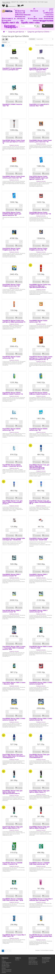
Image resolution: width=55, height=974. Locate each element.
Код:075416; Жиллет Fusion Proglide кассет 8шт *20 (11, 249)
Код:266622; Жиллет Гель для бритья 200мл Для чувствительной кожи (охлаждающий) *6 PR (39, 467)
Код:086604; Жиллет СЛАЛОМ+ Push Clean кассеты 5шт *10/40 (13, 899)
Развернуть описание (41, 71)
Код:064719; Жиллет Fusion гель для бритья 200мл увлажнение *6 (14, 321)
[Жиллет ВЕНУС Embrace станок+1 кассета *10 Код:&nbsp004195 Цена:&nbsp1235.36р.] (14, 376)
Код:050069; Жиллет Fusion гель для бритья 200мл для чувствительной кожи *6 (40, 286)
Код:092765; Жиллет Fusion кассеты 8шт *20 (11, 357)
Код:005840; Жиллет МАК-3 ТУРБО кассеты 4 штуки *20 (14, 719)
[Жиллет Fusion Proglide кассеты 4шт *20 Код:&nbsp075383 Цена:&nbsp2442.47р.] (14, 267)
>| (10, 45)
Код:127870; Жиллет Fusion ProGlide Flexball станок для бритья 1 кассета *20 (38, 178)
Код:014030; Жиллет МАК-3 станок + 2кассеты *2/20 (14, 683)
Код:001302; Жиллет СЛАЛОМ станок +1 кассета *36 (12, 863)
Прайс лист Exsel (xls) (33, 962)
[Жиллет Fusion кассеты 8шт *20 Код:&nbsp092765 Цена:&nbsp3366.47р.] (14, 340)
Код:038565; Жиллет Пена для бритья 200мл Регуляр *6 (39, 827)
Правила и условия (34, 16)
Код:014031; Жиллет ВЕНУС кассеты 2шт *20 (12, 429)
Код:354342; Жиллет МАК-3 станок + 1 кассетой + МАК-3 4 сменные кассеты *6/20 (14, 648)
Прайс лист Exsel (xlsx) (33, 964)
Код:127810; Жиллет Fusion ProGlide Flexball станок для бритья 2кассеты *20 (12, 214)
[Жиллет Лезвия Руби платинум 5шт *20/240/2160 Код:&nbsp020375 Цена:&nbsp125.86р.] (14, 520)
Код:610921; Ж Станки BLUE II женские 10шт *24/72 (39, 105)
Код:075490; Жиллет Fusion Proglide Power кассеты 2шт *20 (40, 213)
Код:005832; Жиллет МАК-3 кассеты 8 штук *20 (38, 611)
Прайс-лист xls (10, 22)
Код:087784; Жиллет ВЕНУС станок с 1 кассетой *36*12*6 (12, 465)
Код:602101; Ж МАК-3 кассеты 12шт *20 (12, 105)
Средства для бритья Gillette (38, 32)
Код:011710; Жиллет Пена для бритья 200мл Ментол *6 (13, 827)
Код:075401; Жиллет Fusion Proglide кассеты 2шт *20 (38, 249)
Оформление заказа (34, 14)
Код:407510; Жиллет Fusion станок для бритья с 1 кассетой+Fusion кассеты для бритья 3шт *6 (40, 358)
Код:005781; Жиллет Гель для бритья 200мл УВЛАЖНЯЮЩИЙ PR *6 (40, 502)
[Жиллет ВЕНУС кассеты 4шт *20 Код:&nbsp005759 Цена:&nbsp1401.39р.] (41, 412)
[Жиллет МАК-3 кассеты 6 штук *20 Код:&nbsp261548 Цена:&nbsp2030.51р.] (14, 593)
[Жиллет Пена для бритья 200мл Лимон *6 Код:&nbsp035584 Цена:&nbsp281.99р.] (41, 774)
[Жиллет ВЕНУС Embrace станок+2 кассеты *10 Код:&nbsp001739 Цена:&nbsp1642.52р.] (41, 376)
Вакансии (17, 959)
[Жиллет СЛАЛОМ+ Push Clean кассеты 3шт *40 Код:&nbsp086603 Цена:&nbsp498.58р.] (41, 846)
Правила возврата (5, 966)
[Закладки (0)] (3, 6)
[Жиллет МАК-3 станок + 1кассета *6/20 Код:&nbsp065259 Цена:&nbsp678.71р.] (41, 629)
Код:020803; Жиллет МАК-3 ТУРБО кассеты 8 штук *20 (40, 719)
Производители (32, 959)
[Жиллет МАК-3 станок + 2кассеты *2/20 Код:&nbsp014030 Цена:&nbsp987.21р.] (14, 665)
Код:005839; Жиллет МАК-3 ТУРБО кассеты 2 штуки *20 (40, 683)
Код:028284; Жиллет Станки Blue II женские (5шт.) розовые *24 (40, 899)
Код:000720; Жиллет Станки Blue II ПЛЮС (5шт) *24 (14, 935)
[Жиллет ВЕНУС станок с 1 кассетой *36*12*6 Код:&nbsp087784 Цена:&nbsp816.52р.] (14, 448)
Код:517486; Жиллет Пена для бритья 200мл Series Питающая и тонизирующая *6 (14, 756)
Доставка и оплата (14, 18)
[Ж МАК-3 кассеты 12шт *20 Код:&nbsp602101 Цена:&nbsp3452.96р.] (14, 87)
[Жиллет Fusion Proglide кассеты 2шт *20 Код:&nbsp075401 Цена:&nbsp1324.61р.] (41, 231)
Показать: (5, 42)
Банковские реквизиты (6, 969)
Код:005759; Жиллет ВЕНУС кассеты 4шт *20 (38, 429)
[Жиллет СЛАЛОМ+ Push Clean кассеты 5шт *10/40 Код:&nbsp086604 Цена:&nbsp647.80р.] (14, 882)
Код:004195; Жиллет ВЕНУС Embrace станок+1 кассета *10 (13, 393)
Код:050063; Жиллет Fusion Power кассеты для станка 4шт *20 (14, 177)
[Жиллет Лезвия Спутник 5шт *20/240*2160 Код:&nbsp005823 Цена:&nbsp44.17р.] (41, 520)
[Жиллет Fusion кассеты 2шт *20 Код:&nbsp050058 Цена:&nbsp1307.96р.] (41, 304)
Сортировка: (32, 39)
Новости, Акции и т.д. (34, 10)
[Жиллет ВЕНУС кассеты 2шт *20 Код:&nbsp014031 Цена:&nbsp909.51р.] (14, 412)
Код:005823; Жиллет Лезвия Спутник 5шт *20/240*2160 (38, 539)
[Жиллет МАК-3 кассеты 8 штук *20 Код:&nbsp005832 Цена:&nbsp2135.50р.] (41, 593)
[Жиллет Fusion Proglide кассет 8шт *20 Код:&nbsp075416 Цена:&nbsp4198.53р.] (14, 231)
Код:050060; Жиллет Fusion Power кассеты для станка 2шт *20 (40, 141)
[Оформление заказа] (22, 6)
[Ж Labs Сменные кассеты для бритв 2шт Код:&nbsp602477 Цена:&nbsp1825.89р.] (14, 51)
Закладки (44, 962)
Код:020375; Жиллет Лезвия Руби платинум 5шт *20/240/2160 (14, 539)
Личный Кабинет (45, 959)
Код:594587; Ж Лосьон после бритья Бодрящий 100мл (38, 68)
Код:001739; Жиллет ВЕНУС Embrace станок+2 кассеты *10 (39, 393)
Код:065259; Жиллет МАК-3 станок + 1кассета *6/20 (40, 647)
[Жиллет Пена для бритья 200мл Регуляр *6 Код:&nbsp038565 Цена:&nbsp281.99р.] (41, 810)
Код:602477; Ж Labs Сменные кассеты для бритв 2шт (12, 68)
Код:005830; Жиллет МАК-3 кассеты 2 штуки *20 (11, 575)
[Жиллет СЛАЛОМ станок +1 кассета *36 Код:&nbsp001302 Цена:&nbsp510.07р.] (14, 846)
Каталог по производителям (27, 20)
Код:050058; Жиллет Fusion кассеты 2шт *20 (38, 321)
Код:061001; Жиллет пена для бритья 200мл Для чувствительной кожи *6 (12, 792)
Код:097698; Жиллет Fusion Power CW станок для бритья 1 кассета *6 (14, 141)
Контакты (4, 968)
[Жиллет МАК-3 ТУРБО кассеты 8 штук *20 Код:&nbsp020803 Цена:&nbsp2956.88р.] (41, 701)
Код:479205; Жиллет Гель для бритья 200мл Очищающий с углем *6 (12, 502)
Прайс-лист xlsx (30, 22)
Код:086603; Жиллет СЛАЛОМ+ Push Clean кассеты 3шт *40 (39, 863)
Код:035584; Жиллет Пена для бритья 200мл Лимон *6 (39, 791)
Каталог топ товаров (40, 18)
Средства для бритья (16, 32)
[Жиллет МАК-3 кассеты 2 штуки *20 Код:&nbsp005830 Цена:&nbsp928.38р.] (14, 557)
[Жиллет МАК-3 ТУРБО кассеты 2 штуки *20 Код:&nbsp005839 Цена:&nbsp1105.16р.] (41, 665)
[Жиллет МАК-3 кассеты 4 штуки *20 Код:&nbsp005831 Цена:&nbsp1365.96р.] (41, 557)
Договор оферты (5, 964)
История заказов (45, 961)
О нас (43, 9)
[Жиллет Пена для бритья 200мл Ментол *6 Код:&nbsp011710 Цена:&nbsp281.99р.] (14, 810)
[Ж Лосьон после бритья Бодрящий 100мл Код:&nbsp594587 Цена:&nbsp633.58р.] (41, 51)
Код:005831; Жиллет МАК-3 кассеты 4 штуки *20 (38, 575)
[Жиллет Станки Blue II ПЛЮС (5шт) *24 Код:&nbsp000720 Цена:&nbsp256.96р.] (14, 918)
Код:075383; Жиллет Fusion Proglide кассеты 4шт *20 (11, 285)
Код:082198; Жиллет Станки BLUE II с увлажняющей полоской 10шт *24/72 (40, 936)
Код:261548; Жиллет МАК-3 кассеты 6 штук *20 (11, 611)
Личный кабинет (34, 12)
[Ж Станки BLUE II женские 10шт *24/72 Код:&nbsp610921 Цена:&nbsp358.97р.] (41, 87)
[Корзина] (18, 6)
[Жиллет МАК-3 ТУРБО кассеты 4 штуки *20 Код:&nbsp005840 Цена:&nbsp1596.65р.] (14, 701)
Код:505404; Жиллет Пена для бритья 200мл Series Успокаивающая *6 (39, 756)
